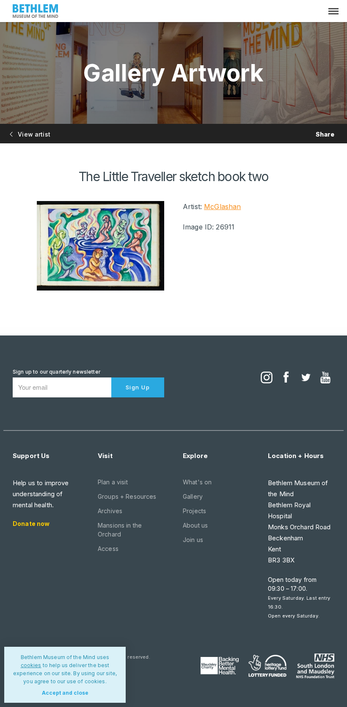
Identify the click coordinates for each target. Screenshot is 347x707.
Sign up (138, 387)
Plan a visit (113, 482)
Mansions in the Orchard (120, 530)
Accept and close (65, 693)
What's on (197, 482)
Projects (194, 510)
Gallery (193, 496)
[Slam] (315, 666)
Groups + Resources (127, 496)
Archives (110, 510)
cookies (31, 665)
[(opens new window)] (267, 378)
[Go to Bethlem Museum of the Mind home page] (35, 12)
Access (108, 548)
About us (195, 525)
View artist (33, 134)
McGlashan (222, 206)
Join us (193, 539)
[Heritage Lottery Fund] (267, 666)
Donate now (31, 523)
